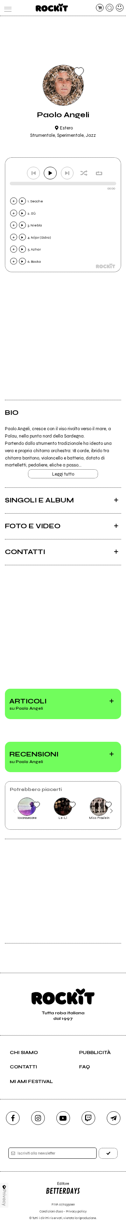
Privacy (4, 1197)
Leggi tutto (63, 474)
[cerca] (109, 8)
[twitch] (88, 1118)
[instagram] (38, 1118)
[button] (14, 811)
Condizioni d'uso (51, 1212)
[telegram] (113, 1118)
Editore (57, 1186)
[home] (52, 7)
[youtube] (63, 1118)
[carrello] (100, 8)
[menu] (6, 8)
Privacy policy (76, 1212)
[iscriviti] (108, 1153)
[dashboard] (120, 8)
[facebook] (13, 1118)
